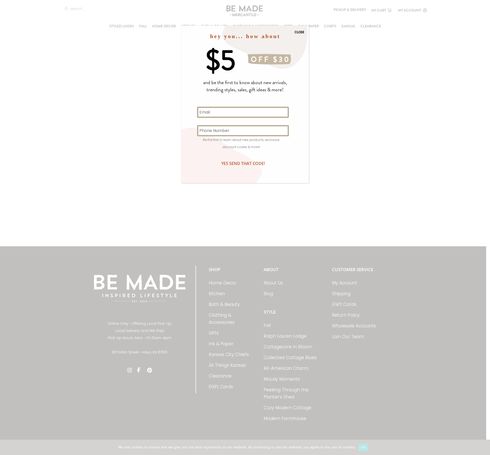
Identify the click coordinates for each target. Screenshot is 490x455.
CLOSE (299, 32)
